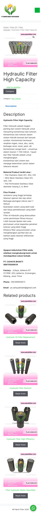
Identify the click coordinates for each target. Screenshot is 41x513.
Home (5, 27)
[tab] (20, 106)
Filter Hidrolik (16, 99)
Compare (10, 91)
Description (11, 106)
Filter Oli (13, 27)
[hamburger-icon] (37, 10)
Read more (20, 343)
